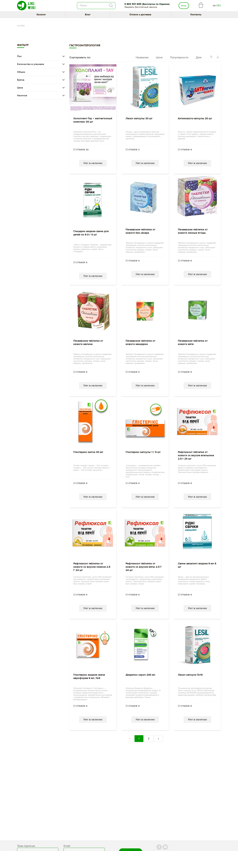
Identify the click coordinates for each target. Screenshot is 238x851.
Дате (199, 57)
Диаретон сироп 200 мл (140, 675)
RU (219, 5)
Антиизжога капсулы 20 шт (195, 118)
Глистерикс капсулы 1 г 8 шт (143, 452)
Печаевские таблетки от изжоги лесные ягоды (193, 231)
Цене (159, 57)
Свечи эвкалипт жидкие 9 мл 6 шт (197, 565)
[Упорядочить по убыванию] (218, 57)
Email (67, 846)
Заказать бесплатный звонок (140, 7)
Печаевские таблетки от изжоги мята (193, 342)
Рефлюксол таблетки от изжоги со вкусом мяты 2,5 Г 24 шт (144, 567)
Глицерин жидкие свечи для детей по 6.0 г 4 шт (91, 233)
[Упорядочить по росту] (211, 57)
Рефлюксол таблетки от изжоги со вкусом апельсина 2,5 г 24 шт (196, 455)
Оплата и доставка (140, 14)
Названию (142, 57)
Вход (183, 5)
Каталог (41, 14)
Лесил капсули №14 (190, 675)
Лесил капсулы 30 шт (139, 118)
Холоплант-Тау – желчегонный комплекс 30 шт (92, 120)
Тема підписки (26, 846)
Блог (87, 14)
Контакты (195, 14)
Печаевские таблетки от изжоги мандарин (140, 342)
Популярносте (179, 57)
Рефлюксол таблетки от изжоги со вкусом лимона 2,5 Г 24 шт (91, 567)
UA (214, 5)
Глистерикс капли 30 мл (88, 452)
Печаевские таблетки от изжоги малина (88, 342)
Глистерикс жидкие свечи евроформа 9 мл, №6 (89, 676)
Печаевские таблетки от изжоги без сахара (140, 231)
